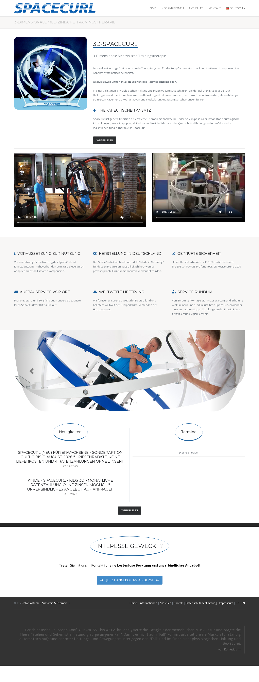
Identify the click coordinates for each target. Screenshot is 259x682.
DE (237, 603)
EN (243, 603)
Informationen (172, 8)
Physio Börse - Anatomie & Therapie (45, 603)
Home (152, 8)
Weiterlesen (105, 140)
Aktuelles (196, 8)
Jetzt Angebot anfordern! (129, 580)
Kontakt (214, 8)
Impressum (226, 603)
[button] (31, 370)
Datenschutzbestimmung (201, 603)
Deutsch (236, 8)
